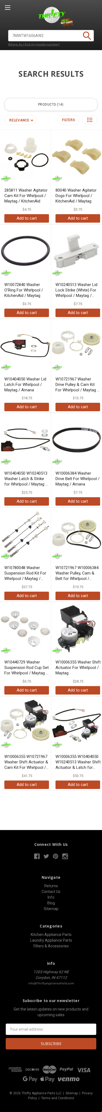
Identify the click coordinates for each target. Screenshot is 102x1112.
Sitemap (51, 909)
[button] (89, 120)
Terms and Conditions (57, 1098)
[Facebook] (37, 856)
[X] (46, 856)
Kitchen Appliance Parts (51, 934)
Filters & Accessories (51, 946)
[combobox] (51, 35)
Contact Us (51, 891)
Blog (51, 903)
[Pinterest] (55, 856)
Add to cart (27, 218)
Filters (68, 120)
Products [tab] (50, 104)
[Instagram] (65, 856)
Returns (51, 886)
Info (51, 897)
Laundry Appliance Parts (51, 940)
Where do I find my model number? (34, 44)
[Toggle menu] (7, 7)
